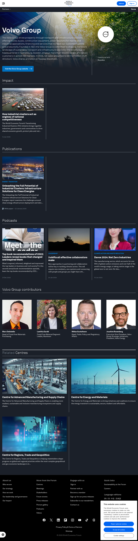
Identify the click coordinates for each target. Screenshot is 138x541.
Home (133, 9)
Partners (5, 9)
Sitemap (69, 531)
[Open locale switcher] (3, 534)
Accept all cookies (119, 530)
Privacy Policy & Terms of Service (69, 527)
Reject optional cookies (119, 524)
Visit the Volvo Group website (16, 69)
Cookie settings (119, 535)
